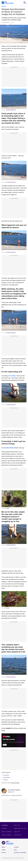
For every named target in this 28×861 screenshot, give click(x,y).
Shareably (5, 825)
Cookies (16, 847)
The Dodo (12, 376)
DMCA (15, 850)
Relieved (4, 828)
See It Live (17, 825)
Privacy (4, 852)
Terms (3, 850)
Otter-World (9, 448)
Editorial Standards (15, 782)
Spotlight (17, 831)
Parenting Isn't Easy (20, 828)
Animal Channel (6, 835)
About (3, 847)
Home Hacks (17, 835)
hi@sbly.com (11, 792)
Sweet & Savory (6, 831)
